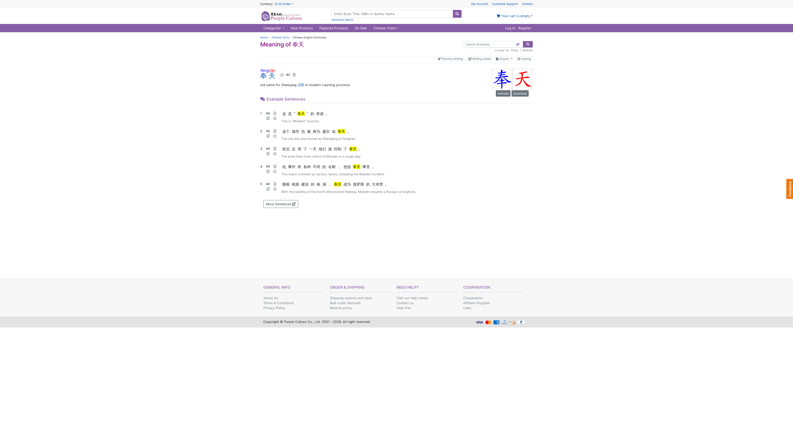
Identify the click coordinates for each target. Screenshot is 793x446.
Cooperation (473, 298)
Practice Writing (452, 58)
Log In (510, 28)
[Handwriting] (518, 44)
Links (467, 308)
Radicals (527, 50)
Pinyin (514, 50)
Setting (525, 58)
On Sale (361, 28)
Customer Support (505, 4)
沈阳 (301, 85)
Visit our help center (412, 298)
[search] (457, 14)
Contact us (405, 303)
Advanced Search (342, 19)
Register (524, 28)
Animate (503, 93)
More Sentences (279, 204)
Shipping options (343, 298)
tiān (272, 70)
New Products (302, 28)
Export (504, 58)
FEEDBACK (789, 188)
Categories (273, 28)
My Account (479, 4)
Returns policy (341, 308)
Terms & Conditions (278, 303)
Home (263, 37)
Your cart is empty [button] (515, 16)
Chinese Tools (280, 37)
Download (520, 93)
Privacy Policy (274, 308)
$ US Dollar (283, 4)
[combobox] (392, 14)
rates (368, 298)
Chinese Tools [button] (384, 28)
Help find (403, 308)
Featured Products (333, 28)
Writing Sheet (481, 58)
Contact (527, 4)
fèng (264, 70)
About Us (270, 298)
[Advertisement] (396, 247)
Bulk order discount (345, 303)
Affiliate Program (476, 303)
